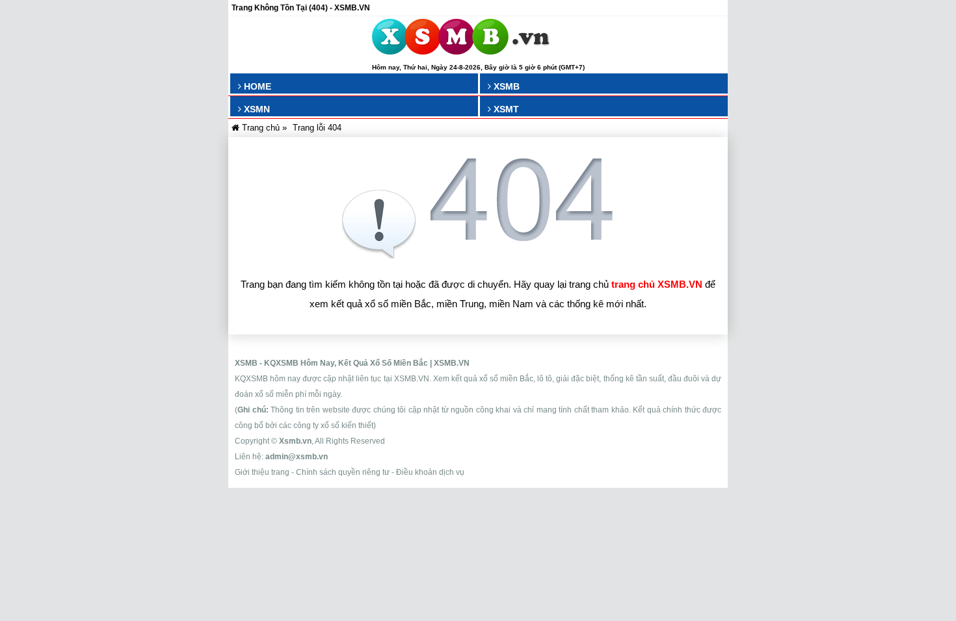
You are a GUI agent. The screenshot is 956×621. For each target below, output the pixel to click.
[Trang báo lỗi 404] (478, 254)
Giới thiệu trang (262, 472)
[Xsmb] (461, 39)
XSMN (255, 109)
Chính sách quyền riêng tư (343, 472)
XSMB (505, 86)
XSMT (505, 109)
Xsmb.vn (295, 441)
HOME (256, 86)
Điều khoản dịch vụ (430, 472)
